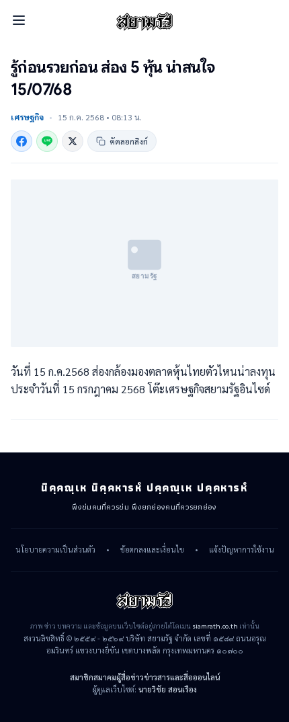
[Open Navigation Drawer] (18, 20)
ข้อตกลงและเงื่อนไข (152, 550)
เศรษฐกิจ (27, 117)
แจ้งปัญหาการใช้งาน (241, 550)
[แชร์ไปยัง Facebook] (21, 141)
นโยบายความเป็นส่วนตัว (55, 550)
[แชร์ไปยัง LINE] (47, 141)
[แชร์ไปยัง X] (72, 141)
